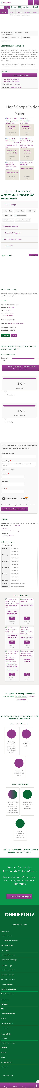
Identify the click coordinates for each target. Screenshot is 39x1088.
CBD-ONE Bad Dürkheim (12, 128)
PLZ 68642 (12, 307)
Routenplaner (34, 255)
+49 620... (10, 84)
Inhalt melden (21, 700)
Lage (11, 12)
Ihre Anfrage (6, 461)
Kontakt (14, 335)
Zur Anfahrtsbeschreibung (11, 531)
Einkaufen (9, 246)
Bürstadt (7, 310)
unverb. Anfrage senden (20, 75)
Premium (35, 105)
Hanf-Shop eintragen (20, 896)
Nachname (5, 481)
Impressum (4, 1004)
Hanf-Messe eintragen (8, 979)
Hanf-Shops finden (6, 936)
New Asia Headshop (27, 661)
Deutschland (9, 316)
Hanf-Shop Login (8, 1075)
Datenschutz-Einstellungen (9, 960)
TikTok (3, 1057)
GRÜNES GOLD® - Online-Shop (26, 128)
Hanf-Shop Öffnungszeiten (11, 81)
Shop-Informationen (11, 226)
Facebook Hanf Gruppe (8, 1043)
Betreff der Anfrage (8, 453)
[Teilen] (32, 1085)
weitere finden (26, 744)
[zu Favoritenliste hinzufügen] (2, 16)
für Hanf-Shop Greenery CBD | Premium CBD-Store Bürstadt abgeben (11, 747)
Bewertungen (27, 12)
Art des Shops (10, 204)
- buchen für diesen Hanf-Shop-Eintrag (20, 834)
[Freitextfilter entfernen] (31, 3)
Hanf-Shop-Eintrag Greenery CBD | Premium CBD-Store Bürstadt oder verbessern (12, 807)
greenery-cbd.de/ (16, 87)
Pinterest (4, 1052)
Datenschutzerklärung (9, 505)
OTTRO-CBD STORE (27, 169)
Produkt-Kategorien (13, 233)
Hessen (11, 313)
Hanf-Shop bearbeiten (8, 970)
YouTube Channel (6, 1062)
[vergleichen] (2, 20)
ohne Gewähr (31, 696)
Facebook (4, 1038)
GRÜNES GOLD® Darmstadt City (12, 152)
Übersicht (3, 12)
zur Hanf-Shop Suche (2, 7)
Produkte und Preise (7, 994)
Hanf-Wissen (5, 950)
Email (3, 489)
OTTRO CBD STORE (12, 173)
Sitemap (3, 1018)
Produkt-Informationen (12, 239)
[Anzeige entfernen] (37, 1081)
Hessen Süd (11, 323)
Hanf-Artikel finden (7, 945)
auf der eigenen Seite (27, 805)
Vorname (5, 474)
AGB (2, 1009)
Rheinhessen (19, 323)
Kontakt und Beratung (8, 955)
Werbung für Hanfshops (8, 989)
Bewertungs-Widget (7, 984)
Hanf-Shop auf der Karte (11, 79)
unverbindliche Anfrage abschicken (14, 509)
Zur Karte (5, 528)
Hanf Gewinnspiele (7, 1023)
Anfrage (35, 12)
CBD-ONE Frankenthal (27, 152)
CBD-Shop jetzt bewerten (21, 368)
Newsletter (4, 1067)
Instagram (4, 1048)
